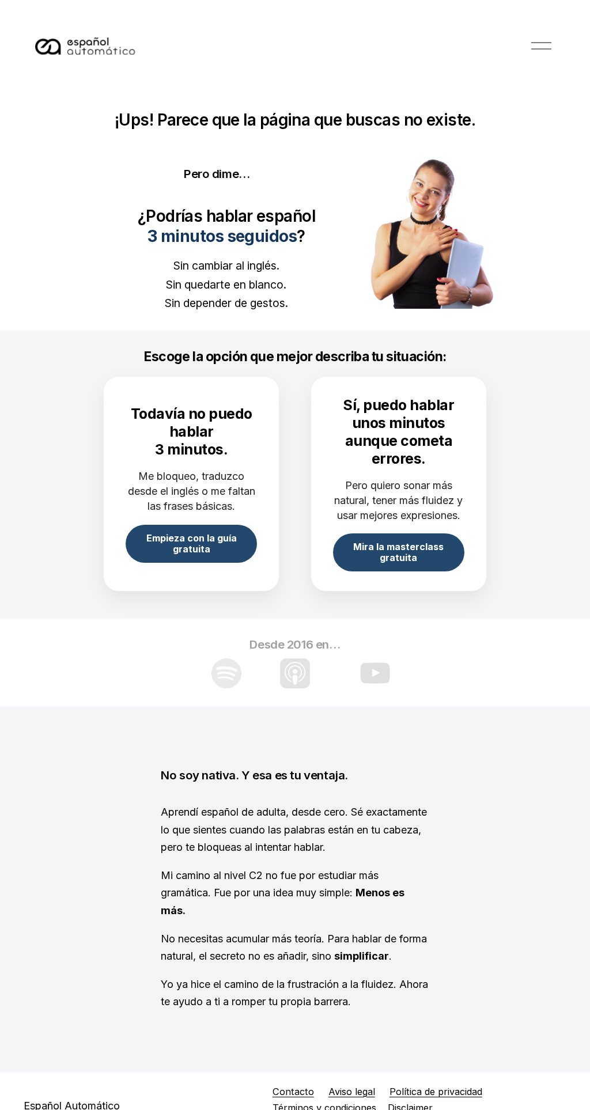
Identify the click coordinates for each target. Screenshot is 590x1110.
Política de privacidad (435, 1091)
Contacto (293, 1091)
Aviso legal (351, 1091)
